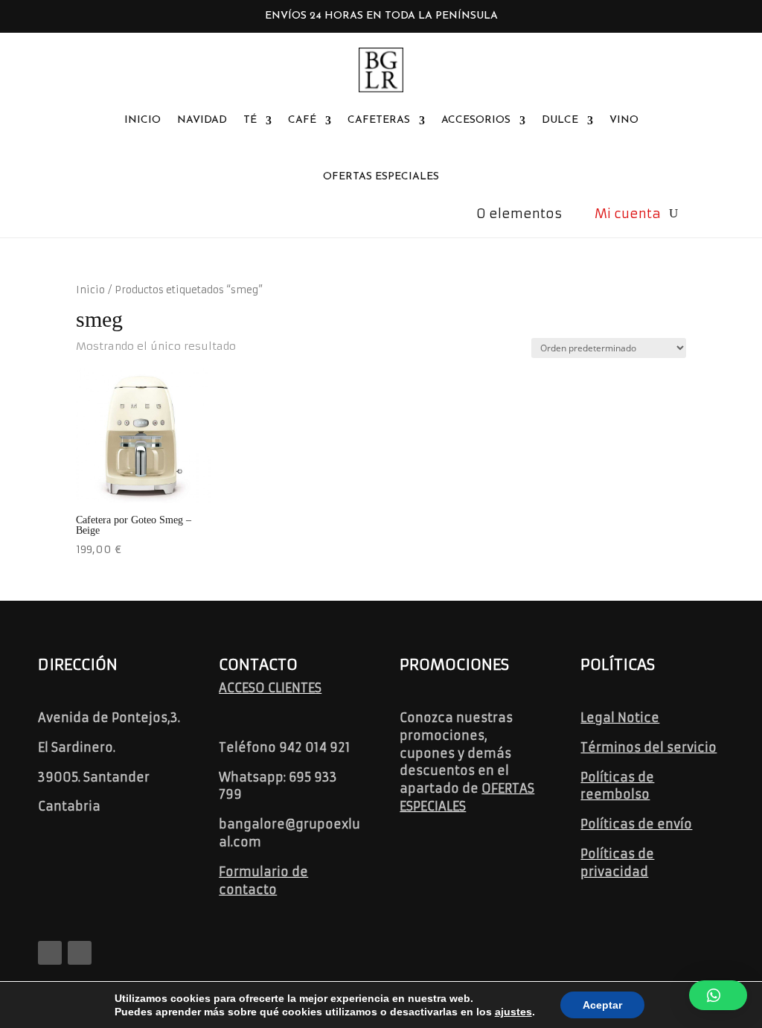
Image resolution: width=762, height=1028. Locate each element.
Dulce (560, 120)
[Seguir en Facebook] (50, 953)
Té (250, 120)
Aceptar (602, 1005)
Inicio (142, 120)
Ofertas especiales (381, 176)
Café (302, 120)
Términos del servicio (648, 747)
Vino (623, 120)
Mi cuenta (628, 213)
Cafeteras (379, 120)
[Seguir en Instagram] (80, 953)
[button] (718, 995)
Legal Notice (619, 717)
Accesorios (475, 120)
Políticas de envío (636, 824)
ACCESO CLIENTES (270, 687)
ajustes (513, 1012)
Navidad (202, 120)
